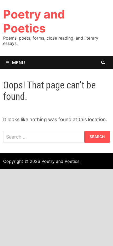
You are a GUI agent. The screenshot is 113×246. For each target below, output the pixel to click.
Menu (18, 62)
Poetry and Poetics (34, 21)
